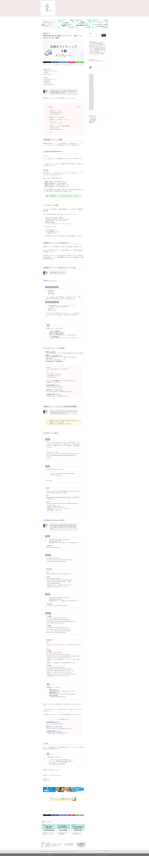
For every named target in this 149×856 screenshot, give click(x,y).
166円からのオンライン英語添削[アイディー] (58, 395)
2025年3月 (91, 85)
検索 (90, 33)
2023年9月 (91, 107)
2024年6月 (91, 96)
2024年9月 (91, 92)
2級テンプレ (47, 780)
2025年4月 (91, 83)
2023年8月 (91, 108)
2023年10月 (91, 105)
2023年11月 (91, 104)
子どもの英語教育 (46, 810)
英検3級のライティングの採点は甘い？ (57, 117)
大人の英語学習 (92, 118)
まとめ (50, 132)
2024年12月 (91, 88)
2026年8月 (91, 75)
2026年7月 (91, 76)
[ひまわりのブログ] (48, 15)
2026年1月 (91, 77)
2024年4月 (91, 98)
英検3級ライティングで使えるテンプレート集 (59, 119)
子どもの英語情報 (93, 120)
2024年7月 (91, 94)
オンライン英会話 (93, 116)
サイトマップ (44, 854)
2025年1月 (91, 87)
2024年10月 (91, 91)
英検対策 (52, 810)
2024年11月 (91, 90)
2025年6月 (91, 81)
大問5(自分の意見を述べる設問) (56, 129)
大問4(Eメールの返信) (54, 127)
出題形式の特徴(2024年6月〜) (56, 112)
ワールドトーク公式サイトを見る (55, 386)
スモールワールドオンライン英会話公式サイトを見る (59, 391)
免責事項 (49, 854)
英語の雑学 (91, 122)
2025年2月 (91, 86)
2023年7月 (91, 109)
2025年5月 (91, 82)
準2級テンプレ (47, 778)
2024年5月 (91, 97)
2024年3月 (91, 99)
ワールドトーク (92, 117)
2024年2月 (91, 101)
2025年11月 (91, 79)
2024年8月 (91, 93)
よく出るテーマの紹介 (54, 114)
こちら (59, 98)
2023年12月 (91, 103)
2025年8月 (91, 80)
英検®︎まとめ (45, 33)
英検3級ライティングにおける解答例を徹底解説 (59, 125)
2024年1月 (91, 102)
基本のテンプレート (54, 121)
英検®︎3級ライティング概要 (55, 110)
